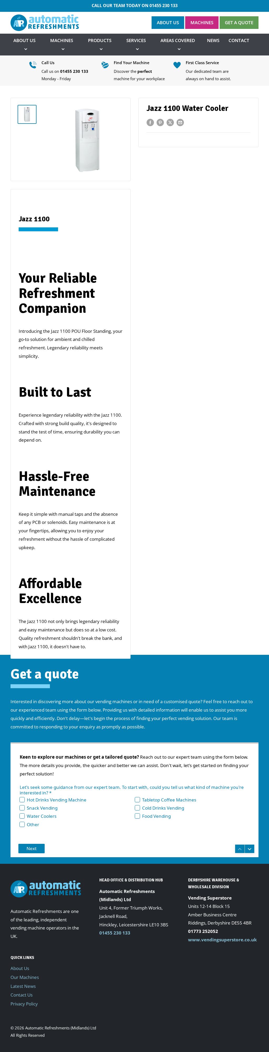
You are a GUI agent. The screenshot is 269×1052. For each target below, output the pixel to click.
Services (136, 40)
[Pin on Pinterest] (160, 122)
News (213, 40)
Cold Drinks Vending (163, 808)
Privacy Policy (24, 1004)
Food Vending (156, 816)
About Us (24, 40)
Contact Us (22, 995)
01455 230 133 (163, 5)
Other (33, 824)
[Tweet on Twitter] (170, 122)
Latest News (23, 986)
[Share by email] (180, 122)
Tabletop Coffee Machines (169, 800)
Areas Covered (178, 40)
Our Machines (25, 977)
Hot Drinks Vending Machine (56, 800)
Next (32, 848)
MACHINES (201, 22)
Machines (61, 40)
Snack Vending (42, 808)
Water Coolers (41, 816)
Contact (239, 40)
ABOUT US (168, 22)
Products (99, 40)
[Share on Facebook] (150, 122)
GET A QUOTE (239, 22)
